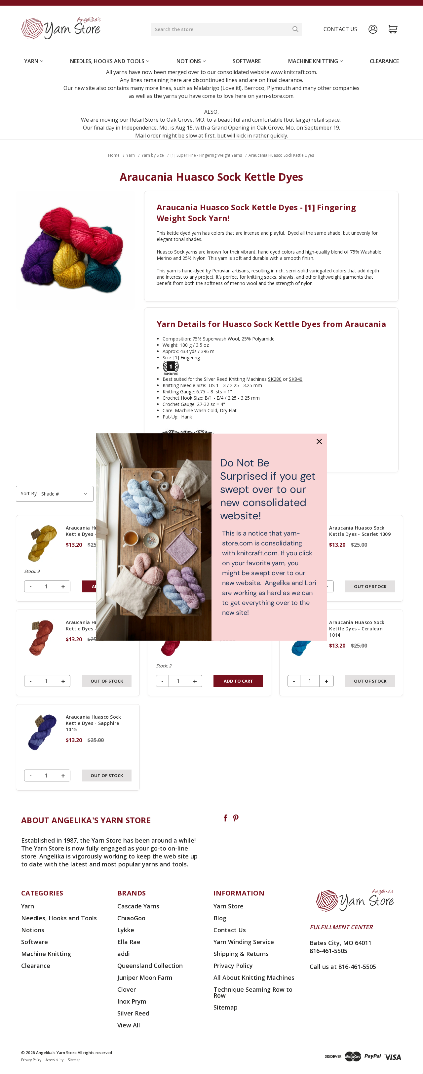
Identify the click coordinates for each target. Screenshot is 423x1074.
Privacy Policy (233, 966)
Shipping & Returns (241, 954)
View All (128, 1025)
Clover (126, 989)
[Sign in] (373, 29)
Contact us (340, 29)
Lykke (125, 930)
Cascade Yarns (138, 906)
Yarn (31, 61)
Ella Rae (128, 942)
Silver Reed (133, 1013)
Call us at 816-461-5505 (343, 967)
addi (123, 954)
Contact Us (229, 930)
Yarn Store (228, 906)
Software (247, 61)
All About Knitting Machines (253, 977)
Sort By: (29, 493)
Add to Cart (238, 681)
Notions (188, 61)
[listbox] (65, 494)
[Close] (319, 441)
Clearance (384, 61)
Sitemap (225, 1007)
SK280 (275, 379)
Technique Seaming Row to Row (252, 992)
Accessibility (54, 1059)
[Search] (295, 29)
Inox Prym (131, 1001)
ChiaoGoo (131, 918)
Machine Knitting (313, 61)
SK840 (295, 379)
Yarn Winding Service (243, 942)
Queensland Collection (150, 966)
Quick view (77, 558)
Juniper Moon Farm (145, 977)
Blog (219, 918)
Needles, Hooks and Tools (107, 61)
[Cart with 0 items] (393, 29)
